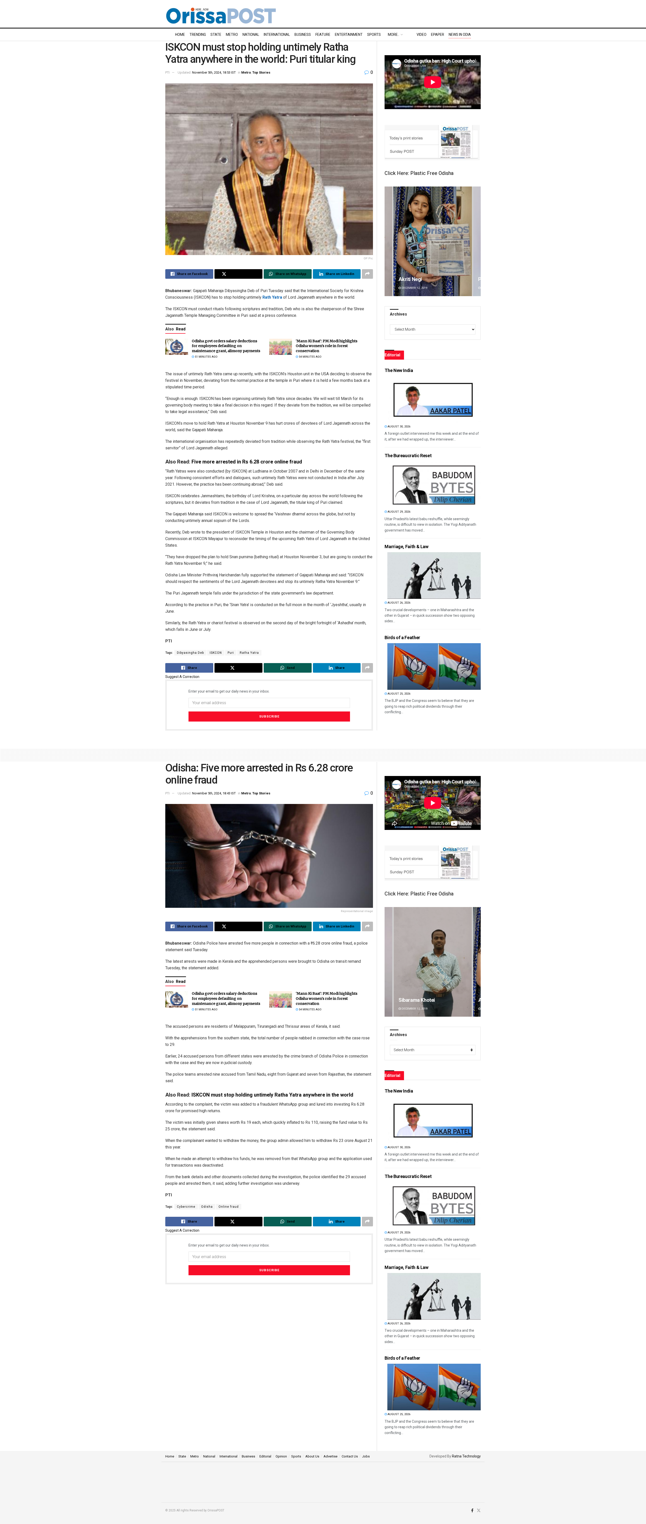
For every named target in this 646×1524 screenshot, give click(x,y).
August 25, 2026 (398, 693)
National (251, 35)
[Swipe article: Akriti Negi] (432, 962)
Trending (198, 35)
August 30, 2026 (398, 426)
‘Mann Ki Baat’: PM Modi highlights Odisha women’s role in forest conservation (326, 346)
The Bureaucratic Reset (408, 455)
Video (421, 35)
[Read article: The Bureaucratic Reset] (434, 484)
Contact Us (350, 1456)
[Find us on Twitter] (479, 1511)
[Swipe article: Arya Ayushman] (432, 241)
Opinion (281, 1456)
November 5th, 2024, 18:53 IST (214, 72)
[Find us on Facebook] (472, 1511)
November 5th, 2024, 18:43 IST (214, 793)
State (215, 35)
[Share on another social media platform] (367, 274)
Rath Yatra (272, 297)
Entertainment (349, 35)
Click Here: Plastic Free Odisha (419, 173)
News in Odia (460, 35)
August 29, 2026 (398, 511)
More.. (393, 35)
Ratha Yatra (249, 653)
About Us (312, 1456)
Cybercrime (186, 1206)
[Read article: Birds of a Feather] (434, 666)
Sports (374, 35)
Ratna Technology (466, 1456)
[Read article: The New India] (434, 399)
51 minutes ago (206, 356)
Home (180, 35)
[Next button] (477, 241)
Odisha (207, 1206)
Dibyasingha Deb (190, 653)
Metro (232, 35)
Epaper (437, 35)
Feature (322, 35)
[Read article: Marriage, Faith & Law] (434, 575)
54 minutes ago (309, 356)
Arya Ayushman (416, 279)
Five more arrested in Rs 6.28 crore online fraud (247, 462)
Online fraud (229, 1206)
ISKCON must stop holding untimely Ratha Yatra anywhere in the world (272, 1095)
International (277, 35)
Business (302, 35)
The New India (399, 370)
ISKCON (216, 653)
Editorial (265, 1456)
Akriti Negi (410, 1000)
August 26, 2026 (398, 602)
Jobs (366, 1456)
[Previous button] (388, 241)
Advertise (330, 1456)
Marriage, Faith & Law (406, 546)
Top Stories (261, 72)
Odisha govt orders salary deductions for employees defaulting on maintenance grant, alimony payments (226, 346)
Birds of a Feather (402, 637)
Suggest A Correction (182, 677)
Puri (231, 653)
